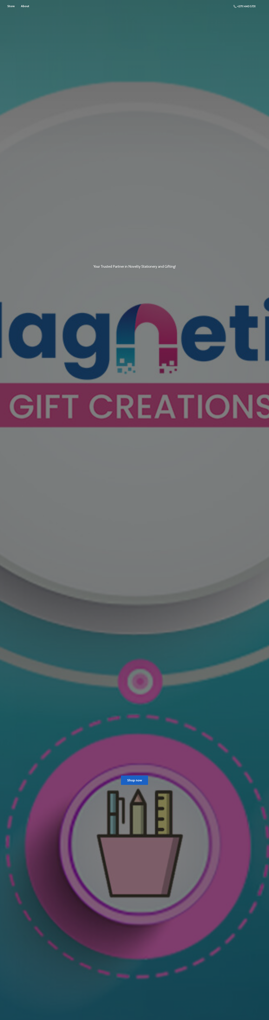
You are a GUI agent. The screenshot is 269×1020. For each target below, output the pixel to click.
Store (11, 6)
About (25, 6)
